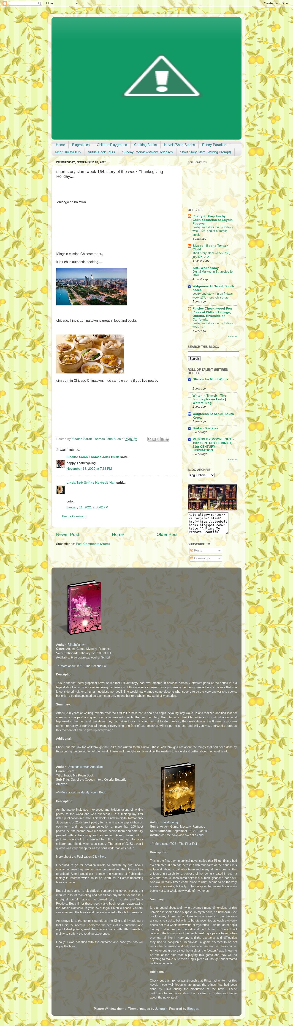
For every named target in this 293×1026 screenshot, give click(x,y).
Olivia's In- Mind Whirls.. (211, 379)
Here (103, 856)
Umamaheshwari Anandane (85, 766)
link (79, 747)
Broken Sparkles (205, 428)
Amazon (61, 784)
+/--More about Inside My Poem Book (81, 792)
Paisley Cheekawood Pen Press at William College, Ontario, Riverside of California (212, 314)
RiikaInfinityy (76, 644)
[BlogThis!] (154, 439)
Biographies (81, 145)
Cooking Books (145, 145)
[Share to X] (158, 439)
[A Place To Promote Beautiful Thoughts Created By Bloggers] (212, 509)
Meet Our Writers (68, 152)
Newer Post (67, 534)
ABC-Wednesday (206, 268)
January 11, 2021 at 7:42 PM (87, 507)
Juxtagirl (161, 1008)
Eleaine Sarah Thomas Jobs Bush (93, 457)
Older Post (167, 534)
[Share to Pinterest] (167, 439)
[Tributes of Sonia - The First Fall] (174, 818)
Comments (201, 558)
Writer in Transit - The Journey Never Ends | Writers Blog (209, 399)
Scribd (105, 657)
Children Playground (112, 145)
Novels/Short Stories (179, 145)
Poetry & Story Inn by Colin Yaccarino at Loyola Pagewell (213, 219)
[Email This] (149, 439)
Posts (197, 550)
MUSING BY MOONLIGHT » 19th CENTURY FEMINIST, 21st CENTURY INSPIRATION (213, 445)
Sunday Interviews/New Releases (147, 152)
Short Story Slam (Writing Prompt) (205, 152)
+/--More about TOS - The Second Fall (81, 666)
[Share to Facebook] (162, 439)
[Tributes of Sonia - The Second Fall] (80, 636)
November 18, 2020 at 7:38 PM (89, 468)
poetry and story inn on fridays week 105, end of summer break (213, 230)
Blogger (192, 1008)
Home (60, 145)
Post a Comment (74, 516)
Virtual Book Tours (101, 152)
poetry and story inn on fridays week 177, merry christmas (213, 295)
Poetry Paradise (214, 145)
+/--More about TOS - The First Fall (173, 843)
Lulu (109, 653)
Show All (232, 336)
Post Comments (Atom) (93, 544)
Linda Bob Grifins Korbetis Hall (91, 482)
